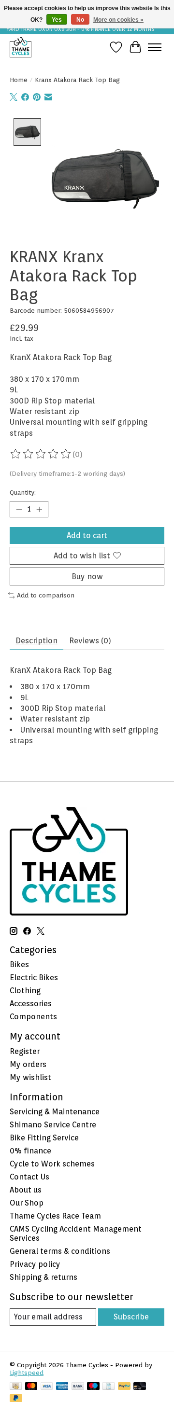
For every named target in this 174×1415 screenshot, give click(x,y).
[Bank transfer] (78, 1386)
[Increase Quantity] (39, 509)
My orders (28, 1064)
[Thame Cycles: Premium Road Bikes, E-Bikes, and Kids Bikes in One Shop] (20, 47)
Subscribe (131, 1316)
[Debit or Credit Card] (139, 1386)
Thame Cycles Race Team (55, 1216)
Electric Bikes (34, 977)
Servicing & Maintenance (55, 1111)
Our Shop (27, 1202)
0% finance (30, 1150)
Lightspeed (27, 1372)
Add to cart (87, 535)
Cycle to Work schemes (52, 1163)
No (80, 19)
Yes (57, 19)
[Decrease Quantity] (19, 509)
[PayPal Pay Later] (16, 1398)
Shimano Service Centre (53, 1124)
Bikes (19, 964)
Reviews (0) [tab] (90, 640)
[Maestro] (93, 1386)
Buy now (87, 576)
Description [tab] (36, 640)
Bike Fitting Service (44, 1137)
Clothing (25, 990)
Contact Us (29, 1176)
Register (25, 1051)
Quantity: (23, 492)
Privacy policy (35, 1264)
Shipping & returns (43, 1277)
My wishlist (30, 1077)
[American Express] (62, 1386)
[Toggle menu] (154, 47)
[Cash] (16, 1386)
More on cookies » (118, 19)
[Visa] (47, 1386)
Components (33, 1016)
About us (26, 1189)
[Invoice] (108, 1386)
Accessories (31, 1003)
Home (19, 79)
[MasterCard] (31, 1386)
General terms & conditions (60, 1251)
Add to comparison (45, 595)
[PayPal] (124, 1386)
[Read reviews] (41, 454)
